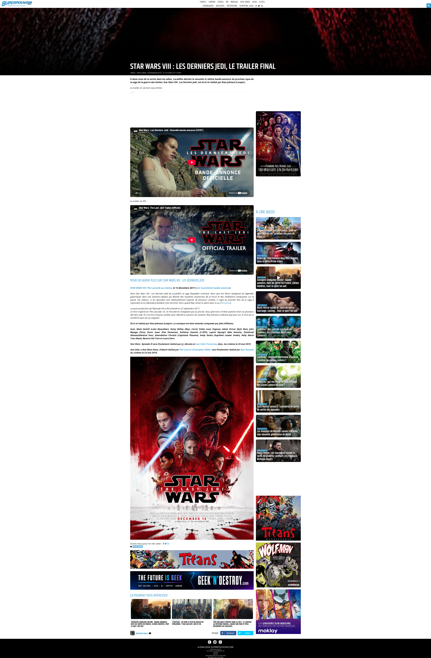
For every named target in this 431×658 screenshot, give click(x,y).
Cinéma (212, 2)
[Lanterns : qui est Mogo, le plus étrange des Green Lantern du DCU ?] (278, 376)
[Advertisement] (192, 108)
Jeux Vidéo (245, 2)
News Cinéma (141, 73)
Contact (215, 654)
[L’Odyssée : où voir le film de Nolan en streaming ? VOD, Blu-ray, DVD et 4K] (192, 609)
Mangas (234, 2)
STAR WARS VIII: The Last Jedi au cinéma (151, 287)
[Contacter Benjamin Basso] (150, 633)
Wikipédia (225, 302)
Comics (203, 2)
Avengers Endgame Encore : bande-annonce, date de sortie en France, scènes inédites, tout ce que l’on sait (150, 624)
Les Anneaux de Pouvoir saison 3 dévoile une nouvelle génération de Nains (277, 433)
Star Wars (137, 547)
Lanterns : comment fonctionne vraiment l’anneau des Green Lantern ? (277, 359)
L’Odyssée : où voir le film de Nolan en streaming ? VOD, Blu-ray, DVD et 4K (187, 623)
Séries (221, 2)
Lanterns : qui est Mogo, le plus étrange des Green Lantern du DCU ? (277, 383)
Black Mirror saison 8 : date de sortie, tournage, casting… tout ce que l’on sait (277, 309)
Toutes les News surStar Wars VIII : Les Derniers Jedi (278, 168)
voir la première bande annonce (213, 287)
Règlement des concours (215, 657)
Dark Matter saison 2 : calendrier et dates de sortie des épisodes (278, 408)
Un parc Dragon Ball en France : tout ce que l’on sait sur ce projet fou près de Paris (276, 234)
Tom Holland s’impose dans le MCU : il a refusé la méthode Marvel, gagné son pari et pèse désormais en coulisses (232, 624)
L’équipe (215, 652)
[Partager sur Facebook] (228, 633)
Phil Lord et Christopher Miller (195, 349)
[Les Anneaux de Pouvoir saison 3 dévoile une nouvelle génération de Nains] (278, 426)
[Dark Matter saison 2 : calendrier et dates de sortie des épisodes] (278, 401)
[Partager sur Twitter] (245, 633)
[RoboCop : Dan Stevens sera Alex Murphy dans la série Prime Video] (278, 253)
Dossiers (220, 6)
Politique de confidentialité (215, 651)
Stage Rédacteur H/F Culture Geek (215, 655)
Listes (262, 2)
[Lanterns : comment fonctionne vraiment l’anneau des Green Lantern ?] (278, 352)
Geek (254, 2)
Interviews (232, 6)
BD (227, 2)
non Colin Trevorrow (206, 344)
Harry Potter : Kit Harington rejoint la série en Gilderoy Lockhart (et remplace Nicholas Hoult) (277, 456)
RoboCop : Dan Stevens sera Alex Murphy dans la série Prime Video (277, 260)
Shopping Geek (247, 6)
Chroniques (208, 6)
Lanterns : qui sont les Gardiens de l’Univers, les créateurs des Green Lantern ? (274, 332)
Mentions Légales (215, 649)
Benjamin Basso (156, 73)
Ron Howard (247, 349)
